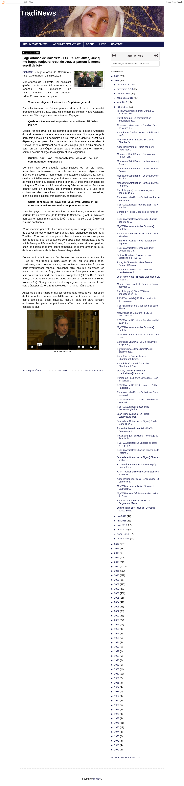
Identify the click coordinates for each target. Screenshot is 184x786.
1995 (117, 638)
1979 (117, 709)
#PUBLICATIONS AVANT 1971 (127, 757)
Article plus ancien (94, 370)
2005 (117, 598)
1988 (117, 669)
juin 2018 (122, 516)
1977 (117, 718)
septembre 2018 (125, 98)
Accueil (63, 370)
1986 (117, 678)
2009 (117, 580)
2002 (117, 611)
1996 (117, 633)
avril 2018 (122, 525)
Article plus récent (32, 370)
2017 (117, 544)
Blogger (97, 779)
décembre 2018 (125, 84)
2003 (117, 606)
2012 (117, 566)
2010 (117, 575)
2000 (117, 620)
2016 (117, 548)
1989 (117, 665)
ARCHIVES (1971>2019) (35, 44)
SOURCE (27, 72)
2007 (117, 589)
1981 (117, 700)
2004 (117, 602)
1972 (117, 741)
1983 (117, 691)
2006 (117, 593)
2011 (117, 571)
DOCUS (90, 44)
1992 (117, 651)
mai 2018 (122, 520)
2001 (117, 615)
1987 (117, 674)
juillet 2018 (123, 107)
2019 (117, 76)
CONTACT (116, 44)
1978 (117, 714)
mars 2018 (122, 529)
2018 (117, 80)
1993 (117, 647)
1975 (117, 727)
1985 (117, 683)
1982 (117, 696)
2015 (117, 553)
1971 (117, 745)
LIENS (102, 44)
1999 (117, 624)
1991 (117, 656)
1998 (117, 629)
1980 (117, 705)
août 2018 (122, 102)
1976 (117, 723)
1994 (117, 642)
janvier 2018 (123, 538)
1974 (117, 732)
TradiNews (38, 13)
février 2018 (123, 534)
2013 (117, 562)
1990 (117, 660)
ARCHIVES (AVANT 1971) (67, 44)
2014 (117, 557)
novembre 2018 (125, 89)
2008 (117, 584)
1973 (117, 736)
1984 (117, 687)
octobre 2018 (124, 93)
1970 (117, 749)
